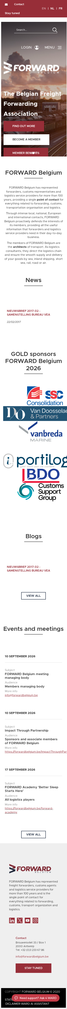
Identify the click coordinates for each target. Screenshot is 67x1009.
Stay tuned (12, 13)
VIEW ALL (33, 595)
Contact (19, 4)
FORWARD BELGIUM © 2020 (41, 991)
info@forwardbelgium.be (21, 695)
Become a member (26, 139)
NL (52, 8)
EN (44, 8)
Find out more (23, 126)
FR (60, 8)
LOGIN (26, 47)
